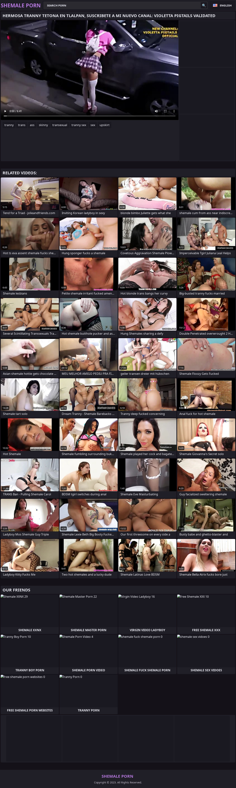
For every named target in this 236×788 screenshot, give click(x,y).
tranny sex (79, 125)
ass (32, 125)
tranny (9, 125)
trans (21, 125)
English (226, 5)
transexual (59, 125)
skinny (43, 125)
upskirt (105, 125)
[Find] (204, 5)
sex (93, 125)
